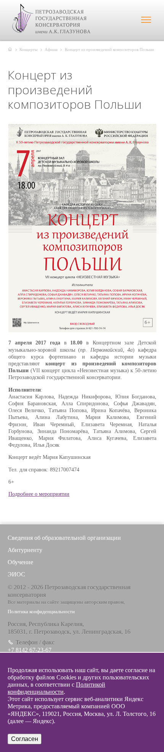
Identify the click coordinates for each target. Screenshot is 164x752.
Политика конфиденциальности (41, 611)
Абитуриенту (25, 550)
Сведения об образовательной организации (64, 538)
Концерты (28, 49)
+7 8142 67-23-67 (29, 650)
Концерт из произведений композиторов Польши (109, 49)
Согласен (24, 739)
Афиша (51, 49)
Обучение (20, 562)
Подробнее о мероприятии (38, 494)
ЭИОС (16, 574)
